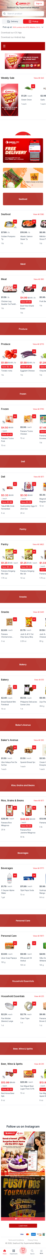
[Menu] (41, 1251)
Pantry (4, 544)
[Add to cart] (33, 86)
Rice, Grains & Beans (12, 800)
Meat (4, 279)
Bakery (5, 679)
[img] (22, 291)
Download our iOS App (11, 32)
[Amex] (33, 1234)
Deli (3, 476)
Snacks (5, 612)
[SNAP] (43, 1234)
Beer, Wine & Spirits (12, 1064)
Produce (5, 344)
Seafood (5, 214)
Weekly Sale (7, 78)
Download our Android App (13, 37)
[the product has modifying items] (15, 227)
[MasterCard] (27, 1234)
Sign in (39, 3)
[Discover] (39, 1234)
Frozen (5, 409)
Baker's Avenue (9, 740)
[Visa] (22, 1234)
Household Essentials (13, 996)
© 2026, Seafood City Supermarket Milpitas (23, 1243)
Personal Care (9, 935)
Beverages (7, 868)
